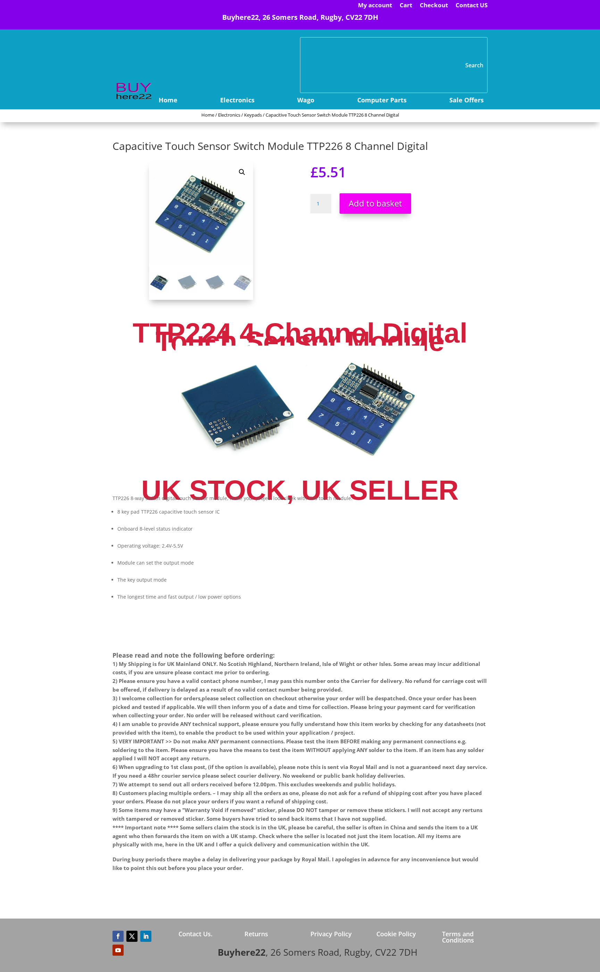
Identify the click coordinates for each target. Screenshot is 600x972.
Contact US (472, 6)
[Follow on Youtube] (118, 950)
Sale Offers (466, 101)
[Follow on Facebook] (118, 936)
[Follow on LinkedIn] (145, 936)
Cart (406, 6)
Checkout (434, 6)
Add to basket (375, 203)
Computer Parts (382, 101)
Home (168, 101)
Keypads (253, 115)
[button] (242, 172)
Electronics (237, 101)
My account (375, 6)
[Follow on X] (132, 936)
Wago (305, 101)
